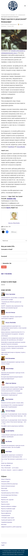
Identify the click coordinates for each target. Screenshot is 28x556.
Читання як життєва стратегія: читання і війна (12, 402)
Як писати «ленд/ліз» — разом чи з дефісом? (12, 470)
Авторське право (5, 481)
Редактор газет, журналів (7, 499)
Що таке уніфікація (5, 465)
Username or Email (6, 249)
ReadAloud (11, 147)
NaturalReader (21, 147)
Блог (16, 14)
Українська (4, 543)
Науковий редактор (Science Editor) (10, 493)
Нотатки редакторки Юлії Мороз (9, 495)
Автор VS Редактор (5, 24)
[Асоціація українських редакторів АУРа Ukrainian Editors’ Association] (13, 5)
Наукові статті (4, 490)
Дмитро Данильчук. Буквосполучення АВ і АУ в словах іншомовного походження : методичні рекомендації (12, 334)
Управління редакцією (6, 522)
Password (4, 256)
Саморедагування (21, 14)
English (3, 545)
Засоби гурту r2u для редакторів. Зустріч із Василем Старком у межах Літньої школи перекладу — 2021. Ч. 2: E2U (14, 415)
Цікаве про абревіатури (7, 463)
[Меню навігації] (25, 5)
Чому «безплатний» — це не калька (9, 467)
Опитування (4, 497)
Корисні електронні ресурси (8, 486)
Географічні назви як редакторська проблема (12, 426)
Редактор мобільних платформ (8, 506)
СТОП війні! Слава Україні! (7, 517)
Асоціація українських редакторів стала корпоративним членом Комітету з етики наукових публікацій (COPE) (14, 328)
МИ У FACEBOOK (6, 274)
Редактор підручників (6, 511)
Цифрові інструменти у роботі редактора (11, 526)
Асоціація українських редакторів (8, 14)
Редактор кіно (4, 502)
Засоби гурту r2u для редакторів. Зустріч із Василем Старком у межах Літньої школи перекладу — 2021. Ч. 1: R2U (14, 421)
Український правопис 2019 (8, 520)
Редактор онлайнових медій (8, 508)
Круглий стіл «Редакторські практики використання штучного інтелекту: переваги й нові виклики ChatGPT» (14, 348)
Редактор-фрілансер (6, 513)
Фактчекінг (3, 524)
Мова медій (4, 488)
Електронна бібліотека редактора (9, 484)
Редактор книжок (5, 504)
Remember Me (7, 263)
